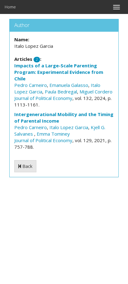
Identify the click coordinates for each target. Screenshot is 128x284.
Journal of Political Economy (43, 98)
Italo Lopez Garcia (68, 127)
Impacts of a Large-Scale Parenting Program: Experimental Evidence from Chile (58, 72)
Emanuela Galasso (68, 85)
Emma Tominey (53, 134)
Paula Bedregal (61, 91)
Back (26, 166)
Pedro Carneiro (30, 85)
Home (10, 7)
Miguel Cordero (96, 91)
